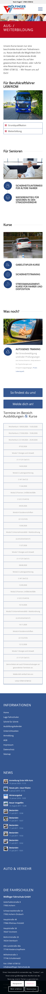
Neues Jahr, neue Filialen (20, 788)
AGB (5, 740)
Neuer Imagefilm (16, 803)
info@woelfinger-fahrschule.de (16, 967)
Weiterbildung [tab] (15, 131)
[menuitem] (39, 9)
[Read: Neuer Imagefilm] (5, 804)
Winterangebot (15, 795)
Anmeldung (8, 735)
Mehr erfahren (16, 989)
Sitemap (7, 754)
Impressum (8, 744)
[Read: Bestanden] (5, 811)
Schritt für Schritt (10, 721)
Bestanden (13, 810)
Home (6, 712)
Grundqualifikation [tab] (17, 125)
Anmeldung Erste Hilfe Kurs (21, 780)
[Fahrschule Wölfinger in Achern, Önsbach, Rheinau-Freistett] (19, 9)
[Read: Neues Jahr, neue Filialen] (5, 789)
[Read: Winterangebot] (5, 796)
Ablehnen (30, 983)
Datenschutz (8, 749)
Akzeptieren (17, 983)
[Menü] (39, 9)
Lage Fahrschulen (11, 717)
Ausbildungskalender (12, 726)
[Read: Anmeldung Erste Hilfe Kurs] (5, 781)
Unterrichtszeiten (11, 731)
